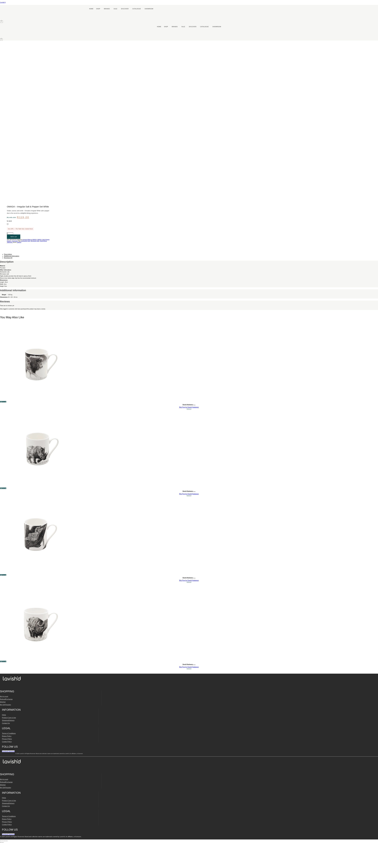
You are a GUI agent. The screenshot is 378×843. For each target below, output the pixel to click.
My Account (4, 696)
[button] (99, 9)
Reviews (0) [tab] (8, 258)
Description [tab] (8, 254)
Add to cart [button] (3, 401)
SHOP (98, 9)
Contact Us (6, 723)
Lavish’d (3, 2)
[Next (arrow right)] (3, 842)
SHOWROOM (149, 9)
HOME (91, 9)
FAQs (4, 715)
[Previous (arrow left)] (1, 842)
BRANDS (107, 9)
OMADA (39, 239)
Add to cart (13, 236)
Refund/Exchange (6, 699)
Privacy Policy (7, 739)
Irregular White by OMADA (30, 239)
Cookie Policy (7, 742)
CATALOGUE (136, 9)
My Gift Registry (5, 705)
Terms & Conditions (9, 733)
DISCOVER (125, 9)
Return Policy (6, 736)
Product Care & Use (9, 718)
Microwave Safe (35, 241)
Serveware (15, 241)
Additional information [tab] (11, 256)
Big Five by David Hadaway (189, 407)
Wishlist (3, 702)
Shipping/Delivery (8, 720)
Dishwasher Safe (25, 241)
